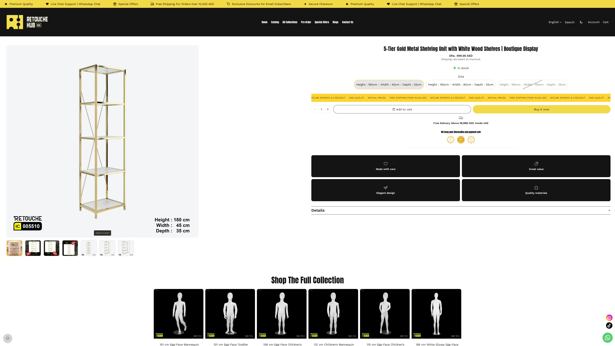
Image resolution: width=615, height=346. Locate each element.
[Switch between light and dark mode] (581, 22)
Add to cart (404, 109)
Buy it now (541, 109)
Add (407, 333)
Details (318, 210)
